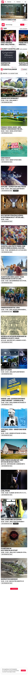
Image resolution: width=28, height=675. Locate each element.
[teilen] (1, 73)
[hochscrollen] (26, 73)
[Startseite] (2, 2)
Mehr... (25, 19)
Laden (22, 24)
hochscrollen (14, 588)
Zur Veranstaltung (7, 102)
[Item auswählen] (12, 21)
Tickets (16, 190)
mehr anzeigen (23, 28)
